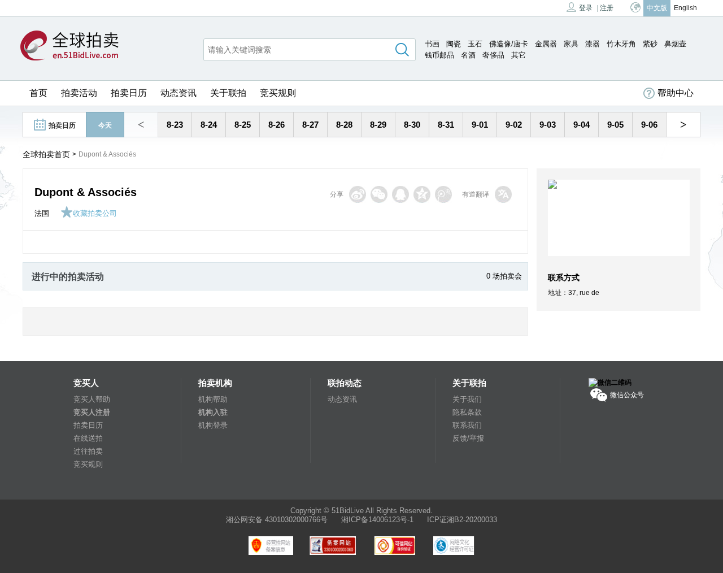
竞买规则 (278, 93)
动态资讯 (178, 93)
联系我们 (467, 425)
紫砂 (650, 44)
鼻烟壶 (675, 44)
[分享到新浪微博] (357, 194)
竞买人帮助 (91, 399)
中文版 (657, 8)
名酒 (468, 55)
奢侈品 (493, 55)
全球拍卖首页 (46, 154)
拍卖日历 (129, 93)
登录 (586, 8)
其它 (518, 55)
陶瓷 (453, 44)
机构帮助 (213, 399)
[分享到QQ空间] (421, 194)
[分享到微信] (379, 194)
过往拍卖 (88, 451)
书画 (432, 44)
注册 (606, 8)
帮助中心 (675, 93)
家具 (571, 44)
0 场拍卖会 (504, 276)
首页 (38, 93)
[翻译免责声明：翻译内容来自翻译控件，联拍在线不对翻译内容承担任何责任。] (503, 194)
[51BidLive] (69, 46)
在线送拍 (88, 438)
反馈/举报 (468, 438)
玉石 (475, 44)
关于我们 (467, 399)
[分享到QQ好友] (400, 194)
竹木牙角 (621, 44)
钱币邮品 (439, 55)
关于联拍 (228, 93)
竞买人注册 (91, 412)
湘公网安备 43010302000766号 (277, 519)
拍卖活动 (79, 93)
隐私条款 (467, 412)
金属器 (546, 44)
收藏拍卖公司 (95, 213)
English (685, 8)
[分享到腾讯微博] (443, 194)
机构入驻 (213, 412)
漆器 (592, 44)
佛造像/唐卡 (508, 44)
